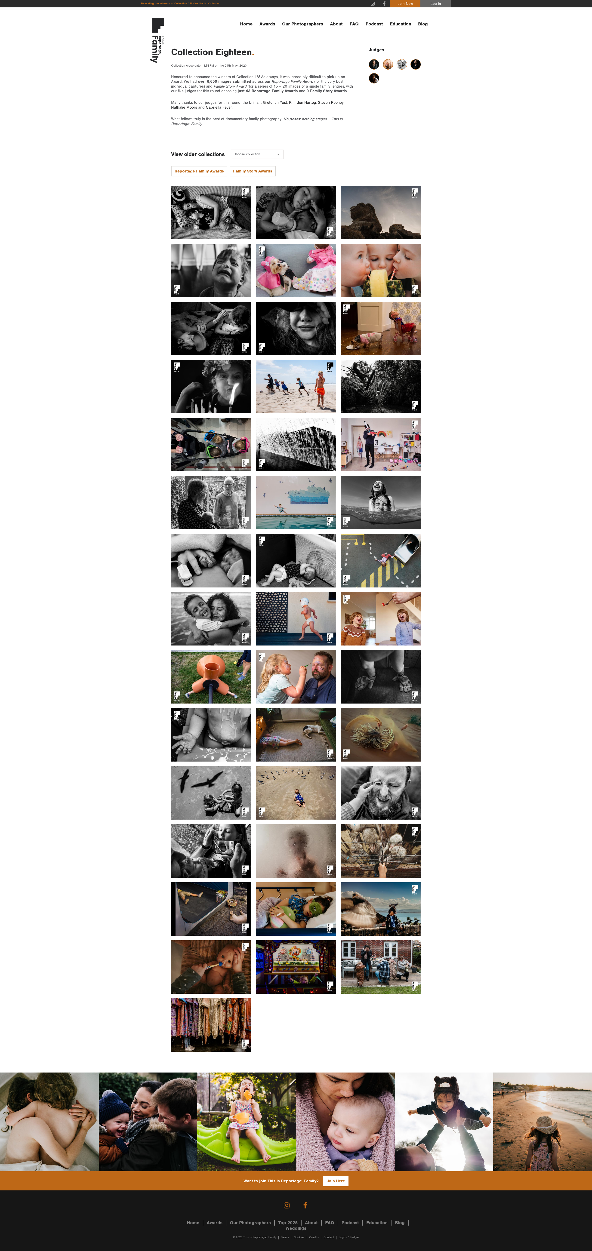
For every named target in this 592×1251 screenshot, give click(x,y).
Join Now (405, 4)
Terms (285, 1237)
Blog (423, 24)
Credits (314, 1237)
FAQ (354, 24)
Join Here (336, 1181)
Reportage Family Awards (199, 171)
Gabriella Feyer (219, 107)
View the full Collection (206, 3)
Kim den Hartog (302, 102)
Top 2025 (288, 1223)
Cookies (299, 1237)
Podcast (374, 24)
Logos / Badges (349, 1237)
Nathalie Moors (184, 107)
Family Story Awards (252, 171)
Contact (329, 1237)
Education (400, 24)
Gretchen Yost (275, 102)
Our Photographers (302, 24)
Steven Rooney (331, 102)
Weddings (296, 1228)
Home (246, 24)
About (336, 24)
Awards (267, 24)
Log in (436, 4)
